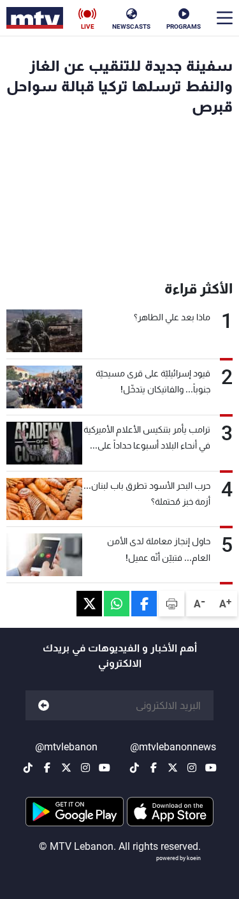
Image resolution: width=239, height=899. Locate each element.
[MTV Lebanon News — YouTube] (211, 767)
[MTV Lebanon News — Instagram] (191, 767)
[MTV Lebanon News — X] (172, 767)
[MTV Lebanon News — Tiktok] (134, 767)
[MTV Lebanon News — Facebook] (153, 767)
